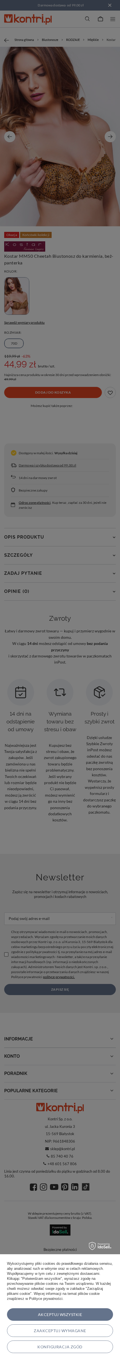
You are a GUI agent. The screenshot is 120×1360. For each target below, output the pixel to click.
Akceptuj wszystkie (60, 1314)
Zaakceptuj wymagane (60, 1330)
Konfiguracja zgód (59, 1346)
